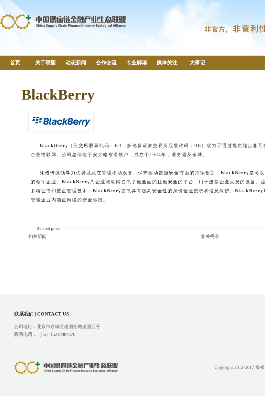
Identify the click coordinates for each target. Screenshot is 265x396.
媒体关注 (167, 62)
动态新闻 (76, 62)
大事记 (197, 62)
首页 (15, 62)
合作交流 (106, 62)
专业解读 (136, 62)
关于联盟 (45, 62)
